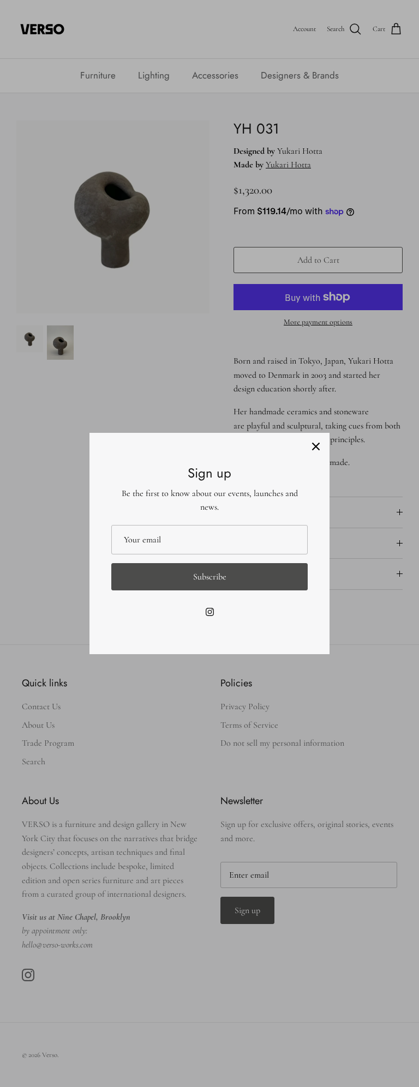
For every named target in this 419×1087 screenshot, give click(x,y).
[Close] (316, 446)
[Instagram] (210, 612)
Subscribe (209, 576)
